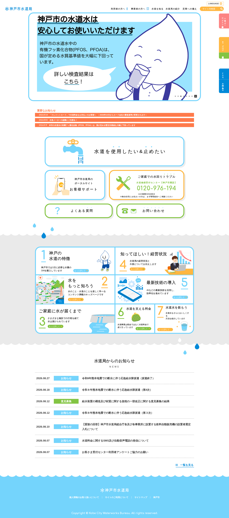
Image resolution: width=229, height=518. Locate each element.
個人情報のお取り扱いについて (84, 497)
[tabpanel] (114, 56)
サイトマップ (141, 497)
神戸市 (156, 497)
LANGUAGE (213, 4)
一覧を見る (186, 465)
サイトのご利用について (116, 497)
